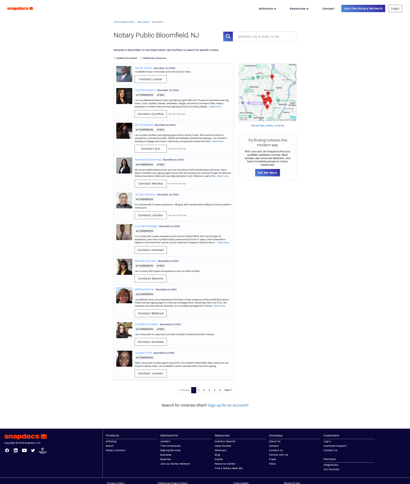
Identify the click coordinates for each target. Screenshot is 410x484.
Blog (217, 454)
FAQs (272, 463)
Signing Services (170, 450)
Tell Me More (267, 173)
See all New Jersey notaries (267, 125)
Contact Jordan (150, 215)
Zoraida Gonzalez (146, 324)
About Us (274, 441)
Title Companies (170, 446)
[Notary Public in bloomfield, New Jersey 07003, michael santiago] (124, 232)
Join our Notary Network (175, 463)
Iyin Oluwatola (144, 125)
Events (219, 459)
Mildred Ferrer (144, 289)
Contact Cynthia (151, 114)
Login (395, 8)
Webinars (220, 450)
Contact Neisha (151, 184)
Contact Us (276, 450)
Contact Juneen (151, 373)
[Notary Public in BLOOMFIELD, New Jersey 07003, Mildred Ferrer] (124, 295)
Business (165, 454)
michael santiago (146, 226)
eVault (110, 446)
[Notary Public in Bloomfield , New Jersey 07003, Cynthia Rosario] (124, 96)
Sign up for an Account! (228, 405)
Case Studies (223, 446)
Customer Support (335, 446)
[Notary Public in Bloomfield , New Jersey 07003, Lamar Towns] (124, 74)
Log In (327, 441)
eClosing (111, 441)
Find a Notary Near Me (229, 468)
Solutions (266, 9)
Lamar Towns (143, 68)
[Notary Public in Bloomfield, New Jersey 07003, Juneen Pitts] (124, 358)
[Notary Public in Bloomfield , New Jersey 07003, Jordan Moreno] (124, 200)
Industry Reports (225, 441)
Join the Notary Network (363, 8)
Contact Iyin (150, 149)
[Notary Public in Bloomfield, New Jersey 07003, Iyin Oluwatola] (124, 131)
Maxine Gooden (145, 261)
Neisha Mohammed (148, 159)
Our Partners (331, 469)
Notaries (165, 459)
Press (272, 459)
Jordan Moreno (145, 194)
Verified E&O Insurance (154, 58)
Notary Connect (115, 450)
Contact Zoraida (151, 342)
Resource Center (225, 463)
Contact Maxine (150, 278)
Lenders (165, 441)
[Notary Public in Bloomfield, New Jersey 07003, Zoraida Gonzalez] (124, 330)
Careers (274, 446)
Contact (328, 9)
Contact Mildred (151, 313)
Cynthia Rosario (145, 90)
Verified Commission (126, 58)
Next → (228, 390)
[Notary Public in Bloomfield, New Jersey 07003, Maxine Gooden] (124, 266)
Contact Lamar (150, 79)
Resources (298, 9)
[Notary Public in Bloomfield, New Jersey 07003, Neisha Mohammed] (124, 165)
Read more (215, 106)
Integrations (331, 465)
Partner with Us (278, 454)
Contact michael (151, 250)
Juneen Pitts (143, 353)
